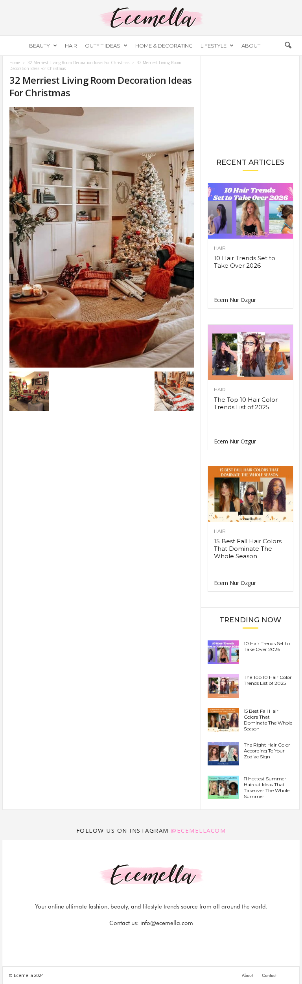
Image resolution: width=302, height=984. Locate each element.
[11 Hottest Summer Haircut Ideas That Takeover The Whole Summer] (223, 787)
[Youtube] (178, 939)
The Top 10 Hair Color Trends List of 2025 (246, 403)
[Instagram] (143, 939)
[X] (161, 939)
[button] (287, 45)
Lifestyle (213, 45)
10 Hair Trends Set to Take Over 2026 (244, 261)
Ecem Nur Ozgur (235, 299)
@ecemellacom (198, 830)
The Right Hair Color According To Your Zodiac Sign (267, 751)
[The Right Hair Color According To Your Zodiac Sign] (223, 753)
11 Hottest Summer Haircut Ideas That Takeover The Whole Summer (266, 787)
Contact (269, 975)
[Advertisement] (250, 102)
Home (14, 62)
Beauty (39, 45)
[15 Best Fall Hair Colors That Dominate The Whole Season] (250, 494)
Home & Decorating (164, 45)
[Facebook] (125, 939)
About (250, 45)
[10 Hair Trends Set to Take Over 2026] (250, 211)
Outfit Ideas (102, 45)
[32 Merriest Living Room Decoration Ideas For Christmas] (101, 237)
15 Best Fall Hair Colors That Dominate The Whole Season (248, 548)
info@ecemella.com (166, 923)
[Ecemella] (151, 17)
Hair (71, 45)
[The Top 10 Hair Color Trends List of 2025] (250, 352)
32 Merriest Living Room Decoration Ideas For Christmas (78, 62)
